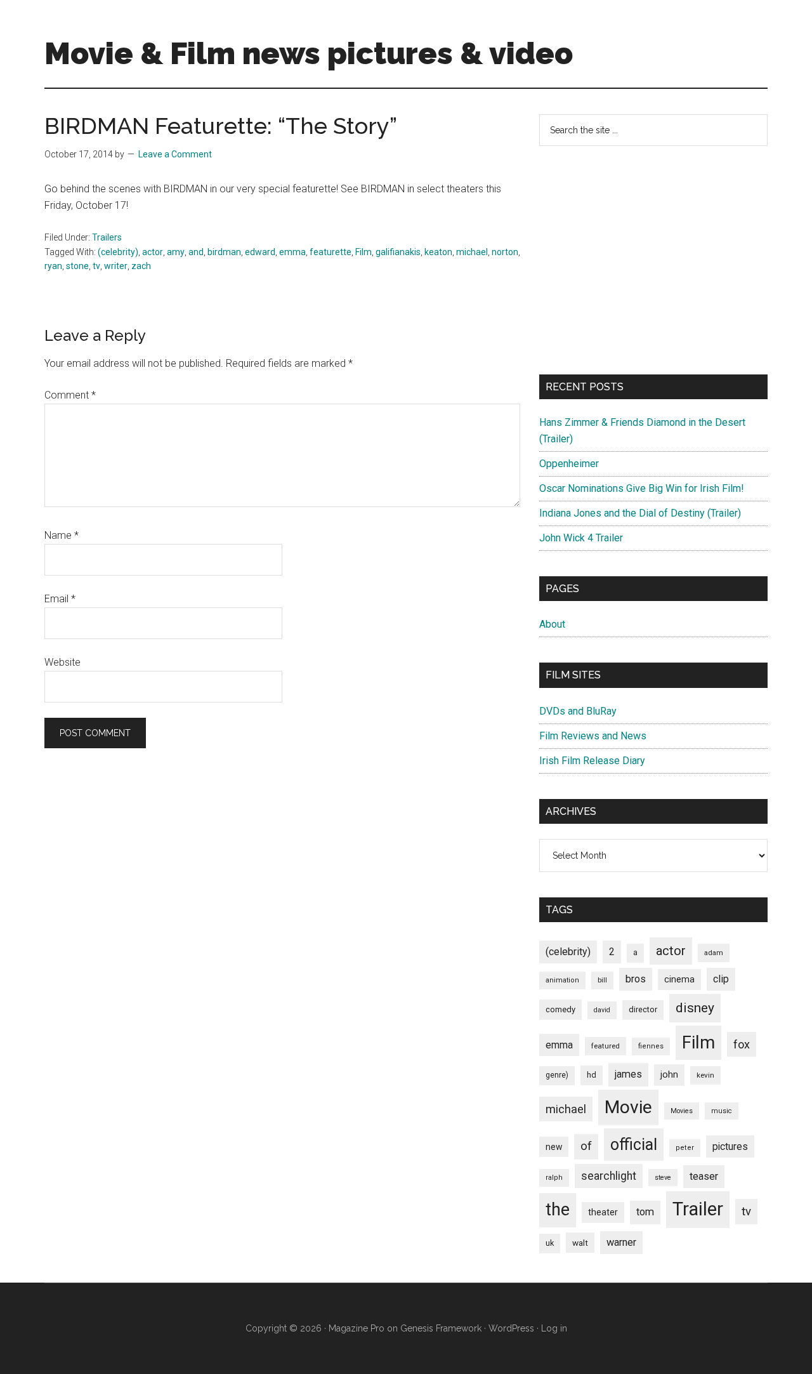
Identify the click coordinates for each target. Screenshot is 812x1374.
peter (685, 1148)
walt (580, 1243)
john (669, 1074)
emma (292, 252)
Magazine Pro (356, 1328)
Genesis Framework (440, 1328)
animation (562, 980)
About (552, 624)
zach (141, 266)
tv (96, 266)
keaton (438, 252)
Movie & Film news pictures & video (308, 53)
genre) (557, 1075)
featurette (330, 252)
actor (152, 252)
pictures (730, 1146)
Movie (628, 1107)
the (558, 1209)
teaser (704, 1176)
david (602, 1010)
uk (550, 1243)
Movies (682, 1111)
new (554, 1147)
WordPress (511, 1328)
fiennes (651, 1046)
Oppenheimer (569, 464)
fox (741, 1044)
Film (363, 252)
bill (602, 980)
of (586, 1146)
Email (59, 599)
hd (591, 1075)
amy (176, 252)
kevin (705, 1075)
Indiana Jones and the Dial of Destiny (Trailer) (640, 513)
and (196, 252)
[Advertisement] (653, 260)
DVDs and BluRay (578, 711)
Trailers (107, 237)
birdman (224, 252)
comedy (560, 1009)
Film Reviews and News (592, 736)
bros (635, 979)
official (633, 1144)
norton (505, 252)
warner (621, 1242)
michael (472, 252)
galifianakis (398, 252)
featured (605, 1045)
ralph (554, 1177)
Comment (70, 395)
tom (645, 1212)
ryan (53, 266)
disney (695, 1007)
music (721, 1111)
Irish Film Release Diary (592, 761)
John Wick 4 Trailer (581, 538)
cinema (679, 979)
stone (77, 266)
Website (62, 662)
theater (603, 1212)
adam (713, 952)
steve (663, 1177)
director (643, 1009)
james (628, 1074)
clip (721, 979)
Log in (554, 1328)
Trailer (697, 1209)
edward (260, 252)
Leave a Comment (175, 154)
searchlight (608, 1176)
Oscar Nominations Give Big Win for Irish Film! (641, 488)
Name (61, 535)
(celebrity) (118, 252)
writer (116, 266)
